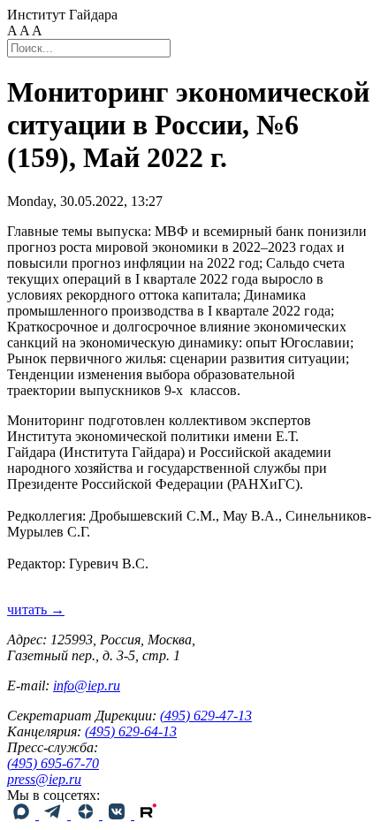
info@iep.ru (86, 685)
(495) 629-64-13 (131, 731)
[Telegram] (55, 814)
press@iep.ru (44, 779)
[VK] (118, 814)
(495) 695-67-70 (53, 763)
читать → (36, 609)
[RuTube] (148, 814)
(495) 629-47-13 (206, 715)
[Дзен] (87, 814)
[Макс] (23, 814)
